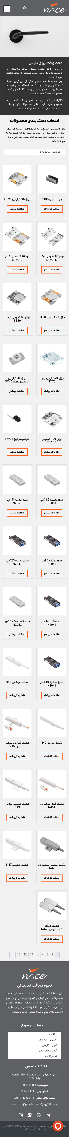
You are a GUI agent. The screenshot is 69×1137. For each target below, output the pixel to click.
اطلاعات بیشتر (17, 209)
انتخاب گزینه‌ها (51, 209)
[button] (6, 8)
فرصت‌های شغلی (47, 1051)
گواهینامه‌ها (50, 1056)
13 (18, 955)
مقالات (53, 1034)
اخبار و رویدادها (48, 1040)
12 (25, 955)
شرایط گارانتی (49, 1045)
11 (31, 955)
